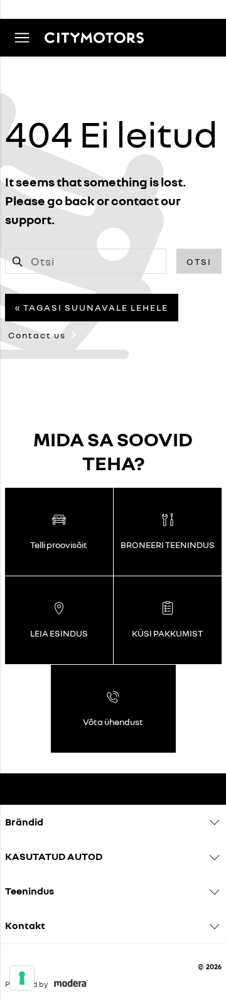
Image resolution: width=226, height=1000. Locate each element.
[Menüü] (22, 37)
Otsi (199, 261)
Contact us (37, 335)
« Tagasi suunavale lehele (91, 307)
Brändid (24, 821)
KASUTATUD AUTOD (53, 856)
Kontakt (25, 925)
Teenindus (29, 890)
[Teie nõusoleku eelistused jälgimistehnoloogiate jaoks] (22, 978)
